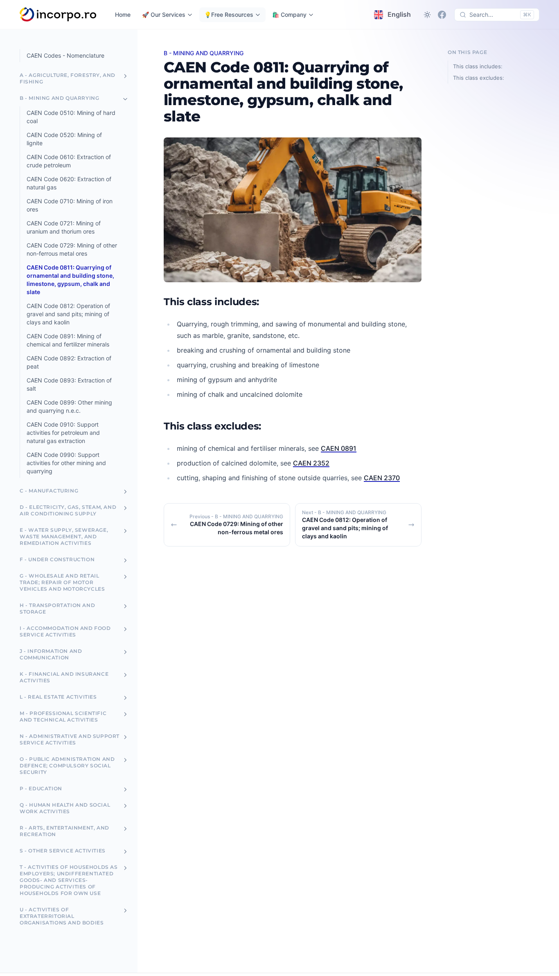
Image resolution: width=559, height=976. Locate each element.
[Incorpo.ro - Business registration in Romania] (58, 14)
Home (123, 14)
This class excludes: (478, 77)
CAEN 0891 (338, 448)
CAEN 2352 (311, 463)
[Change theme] (427, 14)
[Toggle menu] (125, 76)
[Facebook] (442, 14)
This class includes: (478, 66)
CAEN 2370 (382, 478)
